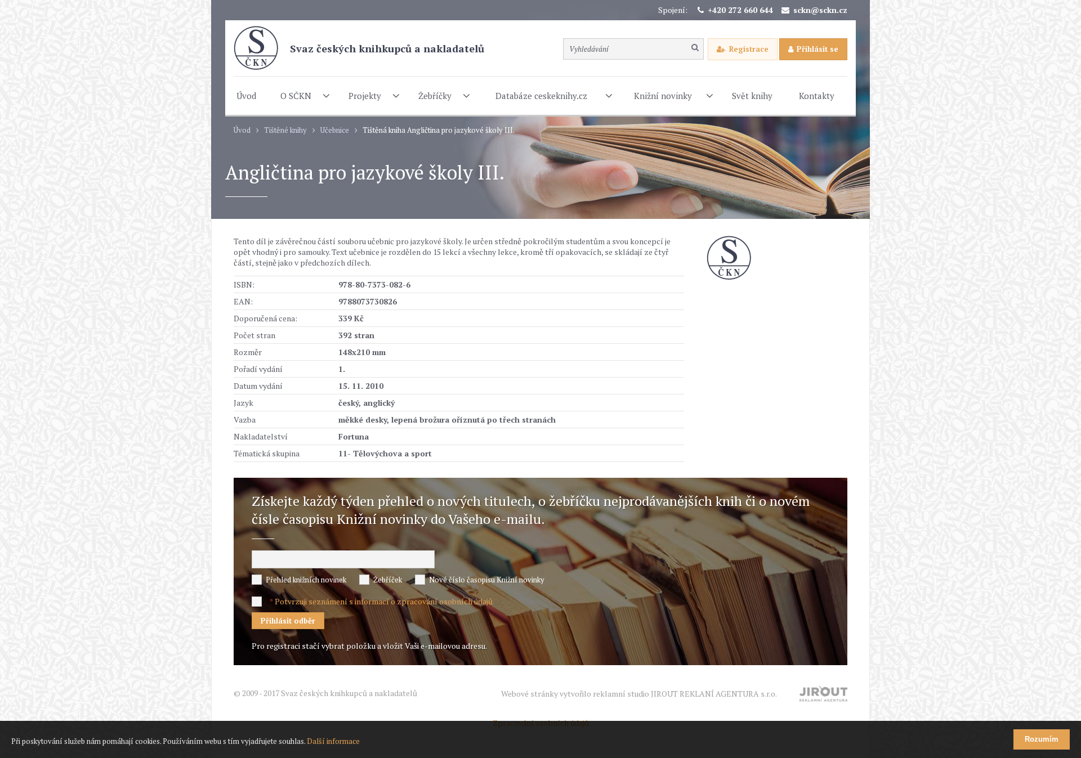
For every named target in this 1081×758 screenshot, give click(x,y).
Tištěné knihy (285, 130)
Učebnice (334, 130)
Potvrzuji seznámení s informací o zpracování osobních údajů (384, 601)
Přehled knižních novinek (306, 580)
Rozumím (1041, 739)
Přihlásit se (817, 49)
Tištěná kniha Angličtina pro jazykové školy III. (439, 130)
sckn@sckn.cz (820, 10)
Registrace (749, 49)
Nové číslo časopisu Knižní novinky (486, 580)
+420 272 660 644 (740, 10)
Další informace (333, 741)
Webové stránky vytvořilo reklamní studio (639, 693)
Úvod (242, 130)
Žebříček (387, 580)
